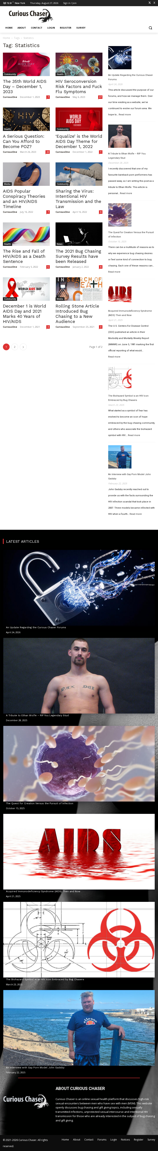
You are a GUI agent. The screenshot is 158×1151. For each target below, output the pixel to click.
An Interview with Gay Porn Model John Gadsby (129, 476)
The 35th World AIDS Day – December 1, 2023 (24, 86)
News (60, 244)
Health (60, 74)
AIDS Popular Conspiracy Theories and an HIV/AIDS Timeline (24, 199)
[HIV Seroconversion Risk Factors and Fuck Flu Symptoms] (79, 64)
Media (7, 184)
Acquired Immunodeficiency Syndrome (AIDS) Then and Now (130, 313)
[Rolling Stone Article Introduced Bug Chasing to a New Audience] (79, 289)
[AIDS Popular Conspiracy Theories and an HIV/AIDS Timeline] (26, 174)
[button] (150, 28)
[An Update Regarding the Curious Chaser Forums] (119, 58)
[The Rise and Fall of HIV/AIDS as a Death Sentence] (26, 234)
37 (100, 97)
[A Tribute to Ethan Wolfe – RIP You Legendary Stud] (119, 137)
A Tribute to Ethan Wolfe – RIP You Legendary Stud (127, 155)
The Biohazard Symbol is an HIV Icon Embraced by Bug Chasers (128, 397)
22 (47, 151)
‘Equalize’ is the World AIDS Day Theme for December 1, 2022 (79, 141)
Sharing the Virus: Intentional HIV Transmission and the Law (78, 199)
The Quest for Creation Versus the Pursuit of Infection (131, 234)
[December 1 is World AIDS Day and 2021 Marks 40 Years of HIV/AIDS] (26, 289)
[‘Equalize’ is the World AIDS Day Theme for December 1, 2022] (79, 119)
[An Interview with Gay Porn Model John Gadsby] (119, 457)
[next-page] (23, 347)
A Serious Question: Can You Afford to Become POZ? (23, 141)
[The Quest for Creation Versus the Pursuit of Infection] (119, 215)
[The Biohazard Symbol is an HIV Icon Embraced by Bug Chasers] (119, 379)
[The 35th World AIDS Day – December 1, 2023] (26, 64)
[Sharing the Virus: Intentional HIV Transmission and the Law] (79, 174)
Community (10, 74)
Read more (125, 115)
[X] (149, 3)
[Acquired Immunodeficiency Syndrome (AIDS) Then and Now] (119, 294)
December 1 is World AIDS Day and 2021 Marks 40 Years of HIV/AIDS (24, 313)
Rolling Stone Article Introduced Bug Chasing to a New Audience (77, 313)
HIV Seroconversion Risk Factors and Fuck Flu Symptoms (79, 86)
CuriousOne (10, 96)
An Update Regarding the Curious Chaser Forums (130, 77)
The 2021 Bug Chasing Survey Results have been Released (78, 256)
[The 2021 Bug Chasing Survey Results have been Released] (79, 234)
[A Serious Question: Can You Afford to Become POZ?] (26, 119)
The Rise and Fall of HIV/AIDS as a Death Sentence (24, 256)
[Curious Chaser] (31, 15)
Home (6, 38)
